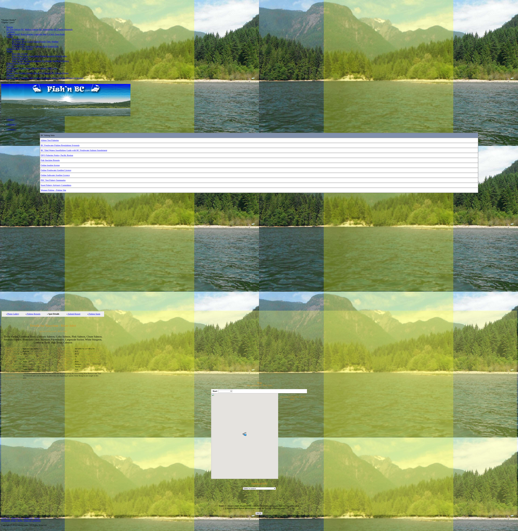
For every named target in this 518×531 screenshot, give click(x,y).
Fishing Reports (13, 49)
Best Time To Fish (20, 54)
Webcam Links (18, 44)
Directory (10, 75)
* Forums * (11, 129)
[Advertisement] (12, 240)
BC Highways (28, 46)
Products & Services (75, 78)
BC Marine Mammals (63, 29)
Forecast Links (18, 39)
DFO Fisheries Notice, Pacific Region (57, 155)
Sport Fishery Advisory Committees (56, 185)
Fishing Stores (12, 78)
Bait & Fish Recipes (42, 73)
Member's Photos (39, 68)
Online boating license (50, 165)
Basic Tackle (17, 61)
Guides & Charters (42, 78)
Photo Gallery (13, 314)
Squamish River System (57, 56)
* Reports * (11, 124)
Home (37, 518)
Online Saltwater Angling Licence (55, 175)
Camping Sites (40, 34)
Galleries (10, 66)
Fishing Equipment (20, 58)
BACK (259, 513)
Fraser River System (37, 56)
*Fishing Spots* (13, 34)
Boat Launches (27, 34)
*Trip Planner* (27, 49)
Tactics (9, 51)
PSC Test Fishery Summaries (53, 180)
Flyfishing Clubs (26, 78)
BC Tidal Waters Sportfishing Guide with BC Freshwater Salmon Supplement (74, 150)
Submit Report (73, 314)
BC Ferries (16, 41)
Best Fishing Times (20, 56)
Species (9, 27)
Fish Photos (11, 68)
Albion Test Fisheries (50, 140)
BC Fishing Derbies (60, 73)
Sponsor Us (16, 518)
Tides (48, 41)
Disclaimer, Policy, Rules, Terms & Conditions (21, 520)
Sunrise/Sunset (39, 41)
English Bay (53, 46)
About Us (5, 518)
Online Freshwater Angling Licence (56, 170)
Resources (10, 71)
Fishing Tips (24, 63)
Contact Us (28, 518)
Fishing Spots (94, 314)
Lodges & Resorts (58, 78)
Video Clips (52, 68)
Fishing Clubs (12, 73)
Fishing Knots (12, 63)
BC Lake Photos (24, 68)
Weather (54, 41)
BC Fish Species (13, 29)
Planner (9, 37)
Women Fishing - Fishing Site (53, 190)
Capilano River (41, 46)
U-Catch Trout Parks (56, 34)
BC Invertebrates (46, 29)
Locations (10, 32)
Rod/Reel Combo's (61, 61)
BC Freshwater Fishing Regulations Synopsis (60, 145)
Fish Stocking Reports (50, 160)
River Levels (27, 41)
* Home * (10, 119)
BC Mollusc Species (30, 29)
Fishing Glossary (26, 73)
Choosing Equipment (32, 61)
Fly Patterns (47, 61)
